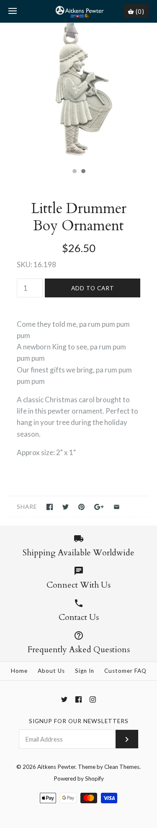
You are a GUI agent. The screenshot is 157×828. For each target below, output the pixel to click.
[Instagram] (93, 699)
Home (19, 670)
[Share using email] (116, 507)
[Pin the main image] (81, 507)
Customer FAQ (125, 670)
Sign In (84, 670)
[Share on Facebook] (49, 507)
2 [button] (83, 172)
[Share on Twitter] (65, 507)
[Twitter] (64, 699)
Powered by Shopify (79, 778)
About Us (51, 670)
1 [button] (74, 172)
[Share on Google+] (99, 507)
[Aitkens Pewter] (78, 11)
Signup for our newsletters (79, 721)
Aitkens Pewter (56, 766)
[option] (78, 93)
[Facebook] (78, 699)
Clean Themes (121, 766)
